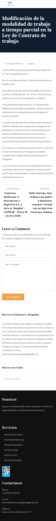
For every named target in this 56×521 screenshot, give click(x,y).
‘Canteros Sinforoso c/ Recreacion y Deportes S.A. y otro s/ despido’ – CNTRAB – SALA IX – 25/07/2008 (16, 204)
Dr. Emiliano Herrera (14, 63)
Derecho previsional (13, 434)
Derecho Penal (11, 450)
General (31, 63)
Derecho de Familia (13, 460)
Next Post (44, 188)
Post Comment (13, 297)
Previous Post (13, 188)
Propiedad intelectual (14, 439)
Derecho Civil (10, 455)
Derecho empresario (13, 444)
